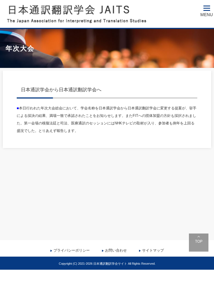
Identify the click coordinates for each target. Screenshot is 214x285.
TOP (199, 241)
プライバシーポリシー (72, 250)
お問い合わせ (116, 250)
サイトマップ (153, 250)
